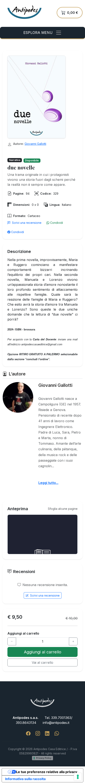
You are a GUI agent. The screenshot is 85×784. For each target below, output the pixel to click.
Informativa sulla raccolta (25, 779)
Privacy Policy (43, 758)
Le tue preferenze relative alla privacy (46, 772)
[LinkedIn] (47, 733)
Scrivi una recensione (26, 222)
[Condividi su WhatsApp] (56, 733)
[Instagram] (37, 733)
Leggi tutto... (48, 483)
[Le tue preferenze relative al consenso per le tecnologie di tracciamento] (78, 777)
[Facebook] (28, 733)
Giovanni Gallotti (35, 143)
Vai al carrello (42, 662)
